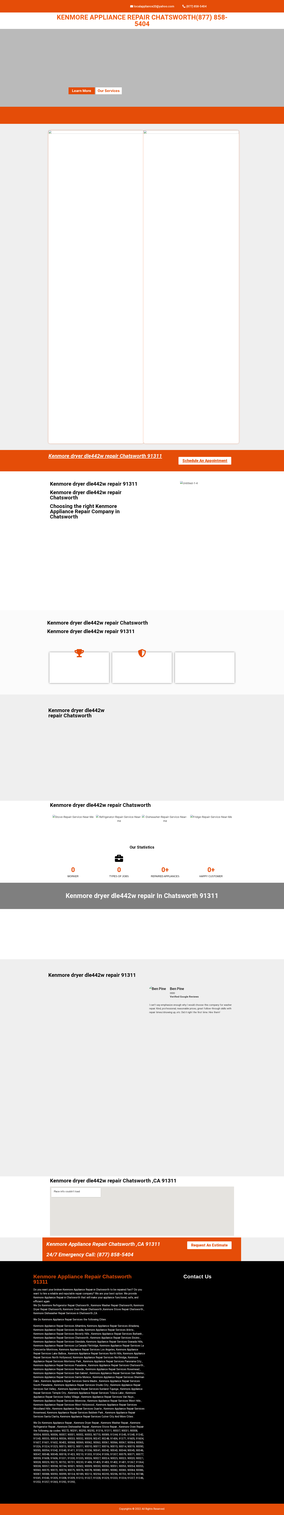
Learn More (81, 91)
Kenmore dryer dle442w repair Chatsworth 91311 (105, 456)
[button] (150, 1001)
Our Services (109, 91)
